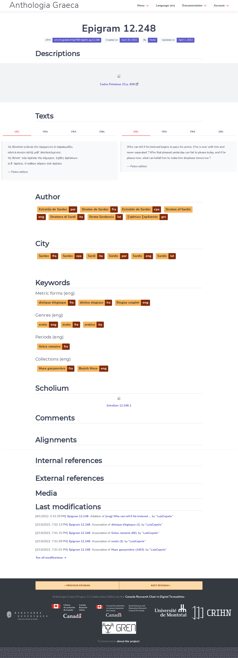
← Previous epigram (77, 585)
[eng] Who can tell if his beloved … (128, 516)
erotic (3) (117, 541)
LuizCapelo (164, 516)
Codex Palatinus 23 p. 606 (117, 84)
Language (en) (165, 5)
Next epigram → (161, 585)
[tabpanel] (59, 160)
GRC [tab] (17, 132)
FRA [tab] (45, 132)
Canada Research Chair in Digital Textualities (155, 596)
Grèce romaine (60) (124, 533)
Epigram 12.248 (78, 516)
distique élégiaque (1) (125, 524)
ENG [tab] (101, 132)
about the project (128, 641)
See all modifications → (51, 557)
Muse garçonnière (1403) (128, 549)
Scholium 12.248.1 (119, 405)
